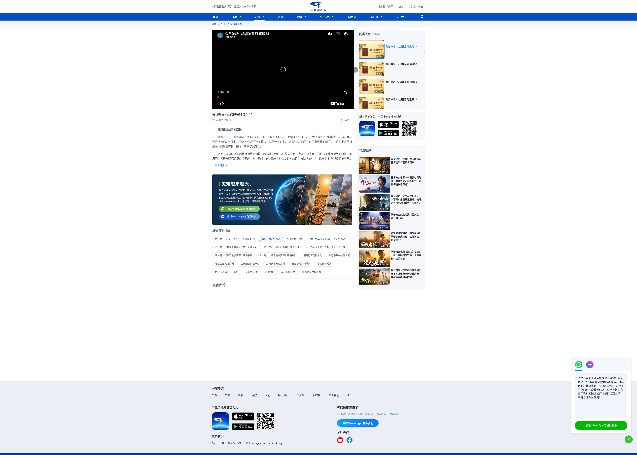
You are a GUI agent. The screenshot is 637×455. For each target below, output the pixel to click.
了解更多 (393, 413)
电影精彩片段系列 (311, 271)
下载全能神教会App (225, 407)
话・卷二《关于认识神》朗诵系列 (327, 238)
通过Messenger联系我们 (357, 423)
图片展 (352, 17)
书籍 (235, 17)
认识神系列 (236, 23)
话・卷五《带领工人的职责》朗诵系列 (325, 247)
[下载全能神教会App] (220, 421)
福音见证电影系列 (312, 255)
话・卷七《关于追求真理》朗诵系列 (277, 255)
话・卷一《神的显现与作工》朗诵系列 (235, 238)
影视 (257, 17)
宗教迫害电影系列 (275, 263)
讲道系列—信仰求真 (339, 255)
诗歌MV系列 (251, 271)
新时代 (374, 17)
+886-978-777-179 (229, 443)
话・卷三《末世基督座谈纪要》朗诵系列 (236, 247)
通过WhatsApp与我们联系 (601, 425)
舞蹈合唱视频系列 (301, 263)
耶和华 (238, 137)
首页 (215, 17)
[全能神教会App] (367, 128)
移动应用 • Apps (393, 6)
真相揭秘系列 (288, 271)
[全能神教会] (318, 6)
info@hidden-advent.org (266, 443)
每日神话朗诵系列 (271, 238)
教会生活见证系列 (224, 263)
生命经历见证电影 (250, 263)
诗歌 (280, 17)
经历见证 (325, 17)
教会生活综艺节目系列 (226, 271)
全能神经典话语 (295, 238)
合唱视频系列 (324, 263)
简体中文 (418, 6)
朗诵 (300, 17)
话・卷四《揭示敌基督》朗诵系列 (281, 247)
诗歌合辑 (269, 271)
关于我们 (401, 17)
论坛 (349, 395)
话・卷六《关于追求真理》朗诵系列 (233, 255)
